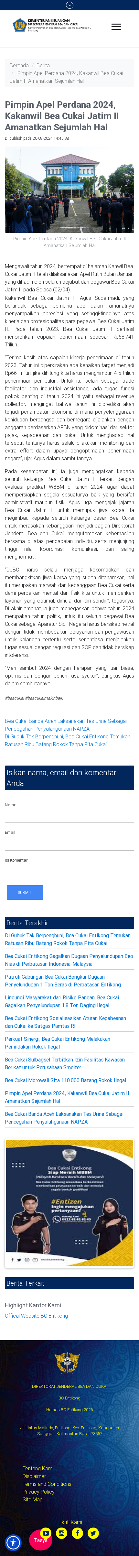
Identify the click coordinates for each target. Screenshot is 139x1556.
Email (10, 832)
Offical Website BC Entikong (36, 1315)
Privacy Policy (39, 1491)
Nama (10, 805)
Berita (43, 65)
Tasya (41, 1540)
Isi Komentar (16, 860)
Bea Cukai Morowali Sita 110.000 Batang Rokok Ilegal (65, 1080)
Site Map (33, 1499)
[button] (13, 1543)
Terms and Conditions (47, 1484)
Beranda (19, 65)
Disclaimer (34, 1476)
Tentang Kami (38, 1468)
